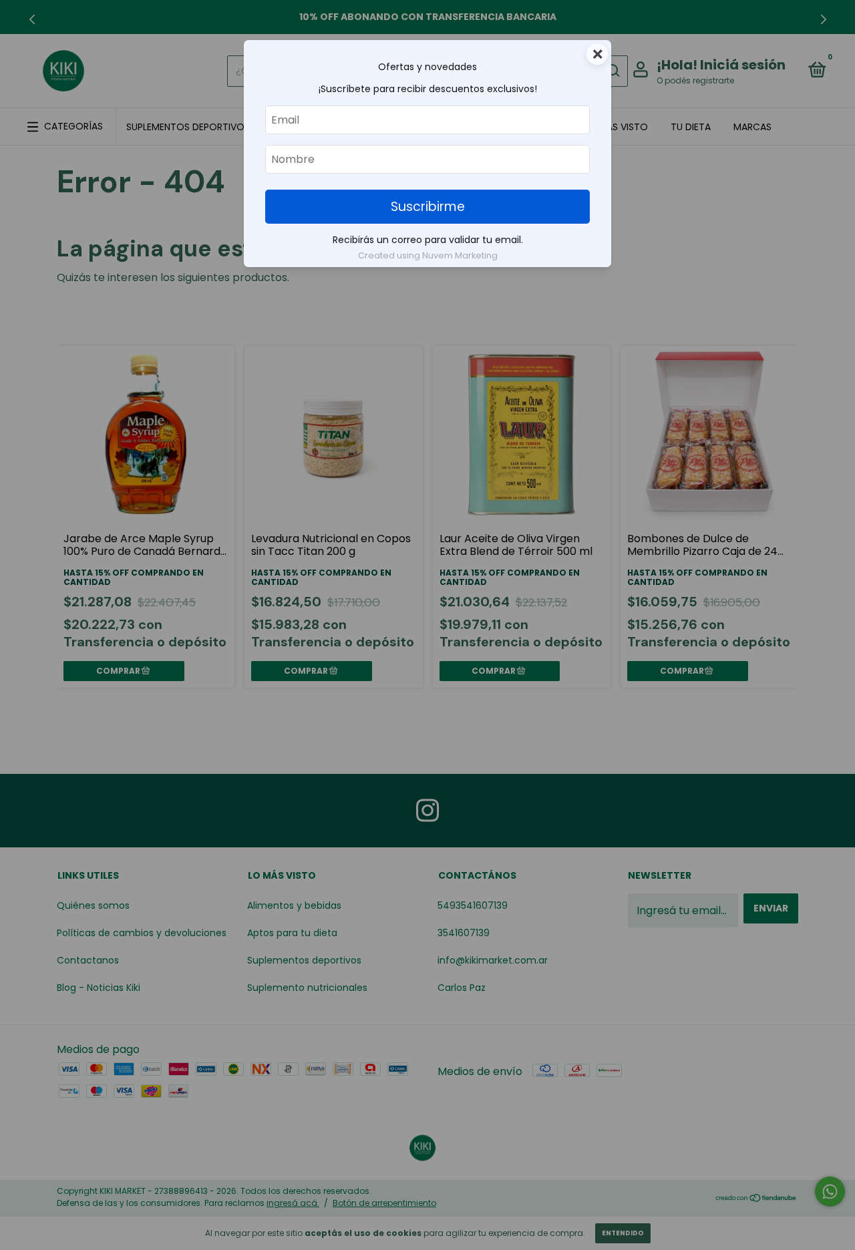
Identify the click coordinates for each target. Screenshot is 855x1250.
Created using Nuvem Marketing (428, 255)
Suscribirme (428, 207)
